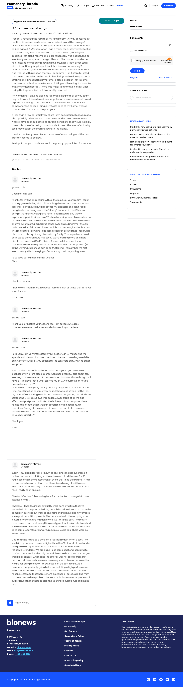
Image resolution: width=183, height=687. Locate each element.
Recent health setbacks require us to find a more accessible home (151, 136)
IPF (42, 159)
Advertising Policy (73, 660)
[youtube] (173, 679)
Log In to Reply (112, 20)
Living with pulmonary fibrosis (144, 197)
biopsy (18, 159)
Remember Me (141, 50)
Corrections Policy (74, 636)
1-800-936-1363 (22, 654)
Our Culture (70, 631)
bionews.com (24, 647)
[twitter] (167, 679)
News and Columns (141, 121)
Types (133, 180)
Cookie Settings (72, 665)
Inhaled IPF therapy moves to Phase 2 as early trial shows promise (149, 151)
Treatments (136, 202)
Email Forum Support (75, 621)
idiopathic (35, 159)
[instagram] (154, 679)
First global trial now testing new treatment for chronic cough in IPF (151, 143)
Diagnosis (134, 193)
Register (168, 5)
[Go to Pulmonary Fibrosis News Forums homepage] (22, 5)
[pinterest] (161, 679)
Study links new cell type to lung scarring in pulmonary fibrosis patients (151, 128)
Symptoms (135, 188)
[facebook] (148, 679)
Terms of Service (73, 640)
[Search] (145, 5)
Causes (134, 184)
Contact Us (70, 655)
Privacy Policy (71, 645)
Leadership (70, 626)
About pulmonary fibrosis (145, 174)
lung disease (51, 159)
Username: (136, 26)
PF (59, 159)
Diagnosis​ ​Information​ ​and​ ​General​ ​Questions (34, 21)
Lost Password (166, 77)
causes (26, 159)
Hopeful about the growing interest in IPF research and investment (149, 158)
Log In (155, 5)
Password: (136, 38)
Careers (68, 650)
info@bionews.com (23, 650)
